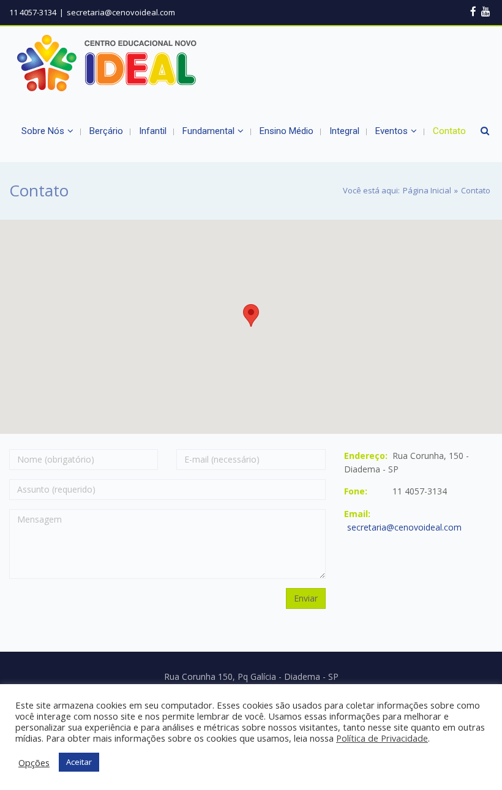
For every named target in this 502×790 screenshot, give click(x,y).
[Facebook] (473, 11)
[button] (251, 315)
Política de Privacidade (382, 738)
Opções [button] (34, 762)
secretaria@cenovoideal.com (404, 527)
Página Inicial (427, 190)
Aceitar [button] (79, 761)
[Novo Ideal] (107, 63)
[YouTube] (486, 11)
